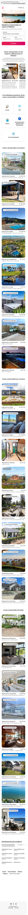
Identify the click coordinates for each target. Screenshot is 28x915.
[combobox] (13, 34)
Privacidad (10, 908)
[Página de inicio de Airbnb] (3, 7)
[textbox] (7, 39)
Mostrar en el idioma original (18, 3)
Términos (16, 908)
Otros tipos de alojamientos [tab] (8, 844)
